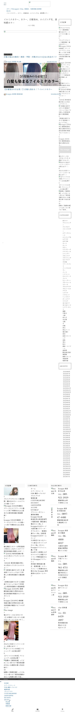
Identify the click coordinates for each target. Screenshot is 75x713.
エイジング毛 (67, 237)
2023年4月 (66, 439)
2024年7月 (66, 419)
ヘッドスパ (66, 297)
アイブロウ (66, 227)
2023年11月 (67, 429)
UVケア (65, 221)
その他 (65, 262)
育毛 (64, 342)
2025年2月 (66, 407)
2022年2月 (66, 462)
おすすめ (65, 241)
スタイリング (67, 258)
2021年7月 (66, 476)
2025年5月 (66, 402)
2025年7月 (66, 398)
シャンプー (66, 253)
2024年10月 (67, 415)
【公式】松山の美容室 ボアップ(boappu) (18, 679)
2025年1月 (66, 409)
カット (65, 243)
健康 (64, 311)
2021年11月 (66, 468)
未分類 (65, 319)
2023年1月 (66, 446)
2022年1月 (66, 464)
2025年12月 (67, 388)
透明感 (65, 350)
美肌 (64, 340)
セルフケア (66, 260)
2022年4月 (66, 458)
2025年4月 (66, 404)
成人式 (65, 317)
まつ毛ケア (66, 303)
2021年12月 (67, 466)
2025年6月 (66, 400)
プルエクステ (67, 286)
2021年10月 (67, 470)
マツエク (65, 301)
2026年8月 (66, 371)
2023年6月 (66, 435)
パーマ (65, 272)
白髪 (64, 326)
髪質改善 (65, 360)
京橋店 (8, 704)
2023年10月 (67, 431)
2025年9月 (66, 394)
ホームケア (66, 299)
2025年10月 (67, 392)
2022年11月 (67, 450)
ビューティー (67, 280)
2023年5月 (66, 437)
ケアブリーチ (67, 249)
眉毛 (64, 328)
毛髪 (64, 321)
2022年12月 (67, 448)
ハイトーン (66, 274)
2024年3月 (66, 423)
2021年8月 (66, 474)
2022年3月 (66, 460)
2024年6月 (66, 421)
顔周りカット (67, 356)
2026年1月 (66, 386)
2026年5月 (66, 378)
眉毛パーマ (66, 330)
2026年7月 (66, 374)
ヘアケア (65, 293)
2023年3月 (66, 442)
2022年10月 (67, 452)
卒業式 (65, 313)
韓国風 (65, 354)
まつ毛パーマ (67, 305)
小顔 (64, 315)
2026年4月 (66, 380)
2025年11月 (67, 390)
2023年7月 (66, 433)
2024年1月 (66, 427)
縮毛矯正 (65, 332)
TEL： (62, 539)
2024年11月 (67, 413)
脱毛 (64, 344)
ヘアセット (66, 295)
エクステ (65, 239)
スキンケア (66, 256)
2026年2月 (66, 384)
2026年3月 (66, 382)
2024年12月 (67, 411)
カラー (65, 247)
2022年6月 (66, 454)
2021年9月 (66, 472)
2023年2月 (66, 444)
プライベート (67, 282)
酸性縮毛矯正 (67, 352)
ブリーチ (65, 284)
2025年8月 (66, 396)
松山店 (8, 702)
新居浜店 (8, 706)
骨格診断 (65, 358)
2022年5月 (66, 456)
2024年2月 (66, 425)
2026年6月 (66, 376)
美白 (64, 334)
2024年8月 (66, 417)
